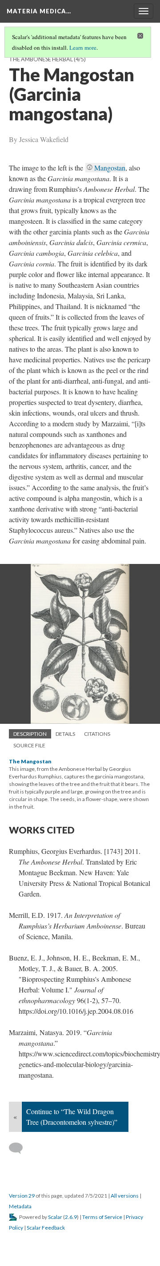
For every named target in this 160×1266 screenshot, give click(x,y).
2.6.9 (71, 1217)
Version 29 (22, 1195)
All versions (125, 1195)
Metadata (20, 1206)
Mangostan (109, 167)
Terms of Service (102, 1217)
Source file (29, 745)
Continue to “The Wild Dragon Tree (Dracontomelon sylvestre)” (71, 1117)
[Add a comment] (20, 1148)
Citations (97, 733)
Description (30, 733)
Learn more (82, 48)
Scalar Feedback (46, 1227)
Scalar (55, 1217)
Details (65, 733)
